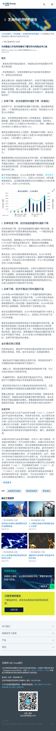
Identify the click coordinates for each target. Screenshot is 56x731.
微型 (47, 175)
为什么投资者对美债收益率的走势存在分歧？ (14, 556)
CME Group (13, 663)
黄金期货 (46, 491)
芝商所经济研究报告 (31, 34)
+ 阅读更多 (6, 482)
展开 (52, 724)
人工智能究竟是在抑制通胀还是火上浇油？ (41, 525)
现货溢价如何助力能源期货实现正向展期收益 (14, 525)
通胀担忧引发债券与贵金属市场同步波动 (41, 556)
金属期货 (40, 724)
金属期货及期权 (14, 491)
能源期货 (13, 724)
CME (28, 670)
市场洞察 (16, 34)
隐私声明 (20, 687)
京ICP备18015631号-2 (43, 684)
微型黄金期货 (31, 491)
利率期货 (33, 724)
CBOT (33, 670)
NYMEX (40, 670)
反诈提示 (13, 687)
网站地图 (5, 687)
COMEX (47, 670)
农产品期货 (6, 724)
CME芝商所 (6, 34)
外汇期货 (26, 724)
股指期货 (20, 724)
